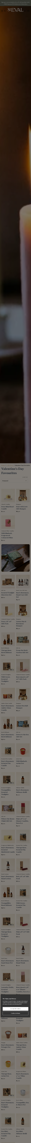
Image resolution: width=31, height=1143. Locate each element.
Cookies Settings (15, 1013)
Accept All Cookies (15, 1008)
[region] (15, 1005)
